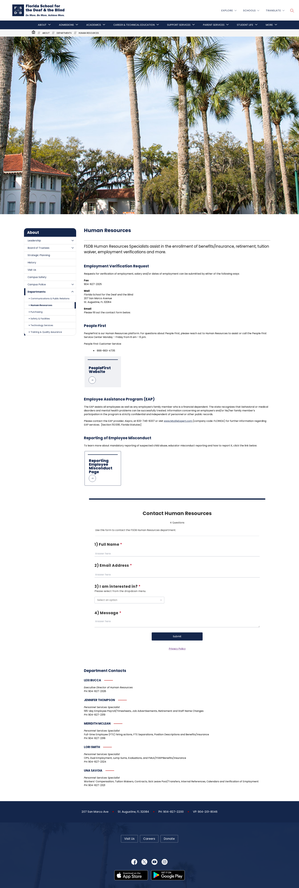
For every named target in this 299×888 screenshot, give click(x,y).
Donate (169, 839)
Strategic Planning (39, 255)
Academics (93, 25)
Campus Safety (37, 277)
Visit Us (32, 270)
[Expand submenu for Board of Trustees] (72, 247)
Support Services (178, 25)
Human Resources (89, 33)
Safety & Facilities (40, 318)
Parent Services (213, 25)
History (32, 262)
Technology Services (42, 325)
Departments (36, 292)
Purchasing (37, 311)
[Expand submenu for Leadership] (72, 240)
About (42, 25)
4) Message (108, 612)
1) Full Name (108, 544)
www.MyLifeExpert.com (178, 421)
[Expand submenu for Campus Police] (72, 284)
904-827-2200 (173, 812)
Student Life (245, 25)
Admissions (66, 25)
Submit (177, 636)
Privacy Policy (177, 648)
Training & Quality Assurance (46, 332)
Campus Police (37, 284)
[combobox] (129, 600)
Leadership (34, 240)
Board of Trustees (38, 248)
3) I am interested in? (118, 586)
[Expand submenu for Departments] (72, 291)
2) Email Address (113, 565)
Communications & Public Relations (50, 298)
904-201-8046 (207, 812)
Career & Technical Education (134, 25)
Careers (149, 839)
